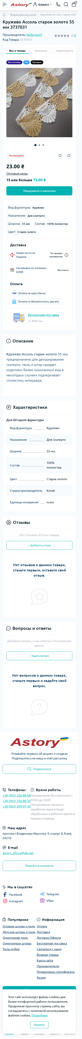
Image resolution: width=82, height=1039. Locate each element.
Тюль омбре (11, 946)
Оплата (42, 923)
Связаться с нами (49, 946)
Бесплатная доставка (43, 311)
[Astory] (39, 739)
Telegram (52, 891)
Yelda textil (34, 35)
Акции (41, 974)
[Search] (66, 4)
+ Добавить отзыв (39, 542)
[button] (35, 142)
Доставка (43, 928)
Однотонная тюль (15, 934)
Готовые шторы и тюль (19, 923)
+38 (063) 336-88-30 (17, 797)
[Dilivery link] (66, 252)
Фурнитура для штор (23, 14)
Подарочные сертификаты (56, 968)
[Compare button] (68, 152)
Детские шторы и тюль (19, 928)
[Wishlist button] (60, 152)
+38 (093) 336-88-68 (17, 792)
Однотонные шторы (17, 940)
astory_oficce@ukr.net (18, 849)
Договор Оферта (49, 934)
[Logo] (21, 4)
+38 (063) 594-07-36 (17, 803)
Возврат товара (48, 951)
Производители (48, 963)
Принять (39, 1024)
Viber (50, 897)
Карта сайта (45, 957)
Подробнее (39, 1015)
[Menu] (5, 4)
